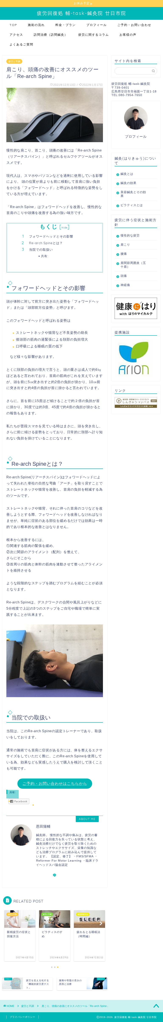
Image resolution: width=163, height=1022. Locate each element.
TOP (13, 25)
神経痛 (125, 285)
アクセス (16, 35)
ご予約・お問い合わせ (134, 25)
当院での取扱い (41, 250)
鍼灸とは (127, 174)
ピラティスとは (132, 205)
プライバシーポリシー (22, 1017)
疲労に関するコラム (93, 35)
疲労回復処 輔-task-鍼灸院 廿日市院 (81, 13)
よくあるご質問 (21, 44)
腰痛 (124, 253)
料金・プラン (65, 25)
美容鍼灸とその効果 (133, 194)
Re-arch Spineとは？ (46, 243)
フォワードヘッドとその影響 (51, 236)
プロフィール (96, 25)
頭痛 (124, 275)
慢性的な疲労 (130, 235)
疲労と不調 (14, 61)
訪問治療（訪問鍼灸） (51, 35)
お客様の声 (127, 35)
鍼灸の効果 (128, 183)
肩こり (125, 244)
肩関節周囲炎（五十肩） (133, 264)
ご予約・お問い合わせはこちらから (54, 783)
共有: (44, 256)
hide (64, 227)
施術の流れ (36, 25)
